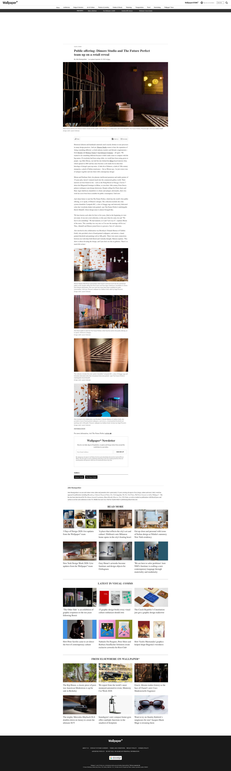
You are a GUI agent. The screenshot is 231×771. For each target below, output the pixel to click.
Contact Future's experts (99, 748)
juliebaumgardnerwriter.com (129, 499)
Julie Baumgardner (81, 59)
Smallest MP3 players (127, 10)
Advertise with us (98, 751)
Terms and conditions (117, 748)
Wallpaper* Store (169, 7)
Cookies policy (143, 748)
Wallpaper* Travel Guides (145, 10)
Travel (148, 7)
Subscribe (219, 2)
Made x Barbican (92, 10)
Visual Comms (77, 46)
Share (78, 139)
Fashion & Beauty (117, 7)
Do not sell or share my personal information (122, 751)
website (107, 433)
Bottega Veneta (91, 153)
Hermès (80, 153)
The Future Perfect (91, 477)
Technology (129, 7)
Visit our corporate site (134, 765)
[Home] (58, 7)
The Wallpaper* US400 (109, 10)
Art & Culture (91, 7)
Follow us (116, 139)
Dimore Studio (102, 147)
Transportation (139, 7)
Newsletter (125, 139)
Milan (111, 161)
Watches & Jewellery (103, 7)
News (108, 59)
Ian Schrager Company (105, 153)
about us (85, 748)
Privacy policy (132, 748)
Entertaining (157, 7)
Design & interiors (78, 7)
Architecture (66, 7)
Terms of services (95, 457)
